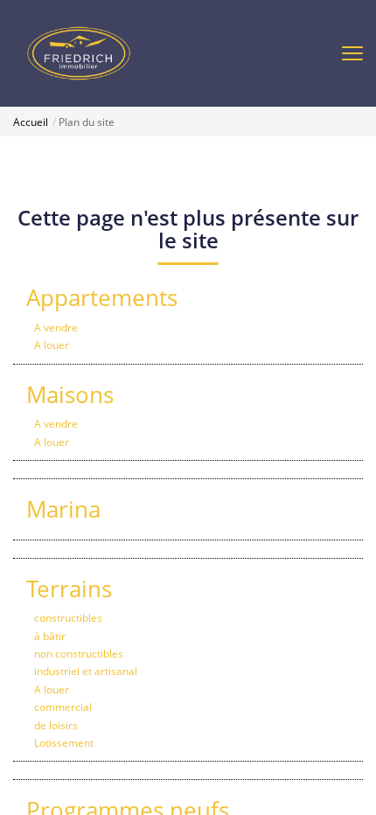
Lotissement (64, 742)
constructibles (68, 617)
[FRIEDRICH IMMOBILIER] (78, 52)
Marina (63, 509)
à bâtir (50, 636)
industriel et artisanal (85, 671)
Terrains (69, 588)
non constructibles (78, 653)
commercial (63, 707)
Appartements (102, 297)
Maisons (70, 394)
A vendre (56, 327)
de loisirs (56, 725)
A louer (51, 345)
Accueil (30, 122)
